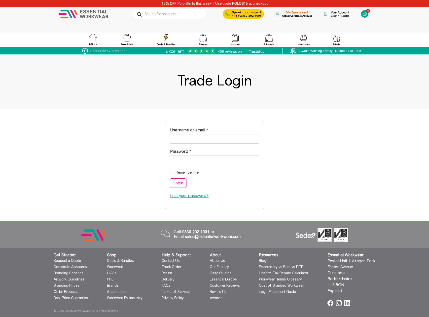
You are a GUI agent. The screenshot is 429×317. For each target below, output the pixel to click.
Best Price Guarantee (71, 298)
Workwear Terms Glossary (280, 279)
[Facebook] (331, 302)
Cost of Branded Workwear (281, 285)
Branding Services (68, 273)
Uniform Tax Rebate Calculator (283, 273)
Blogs (263, 261)
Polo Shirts (186, 3)
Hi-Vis (111, 273)
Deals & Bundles (120, 261)
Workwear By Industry (125, 298)
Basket (364, 9)
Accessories (117, 292)
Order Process (66, 292)
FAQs (166, 285)
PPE (110, 279)
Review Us (218, 292)
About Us (217, 261)
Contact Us (171, 261)
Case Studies (220, 273)
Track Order (171, 267)
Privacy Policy (173, 298)
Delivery (168, 279)
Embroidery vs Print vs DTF (281, 267)
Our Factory (219, 267)
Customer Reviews (225, 285)
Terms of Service (176, 292)
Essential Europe (223, 279)
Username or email (197, 129)
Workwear (115, 267)
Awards (216, 298)
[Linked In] (347, 302)
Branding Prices (66, 285)
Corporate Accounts (70, 267)
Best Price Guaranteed (107, 51)
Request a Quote (67, 261)
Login (178, 183)
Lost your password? (189, 195)
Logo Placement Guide (277, 292)
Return (167, 273)
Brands (113, 285)
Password (189, 151)
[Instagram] (339, 302)
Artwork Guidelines (69, 279)
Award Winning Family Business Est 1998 (330, 51)
